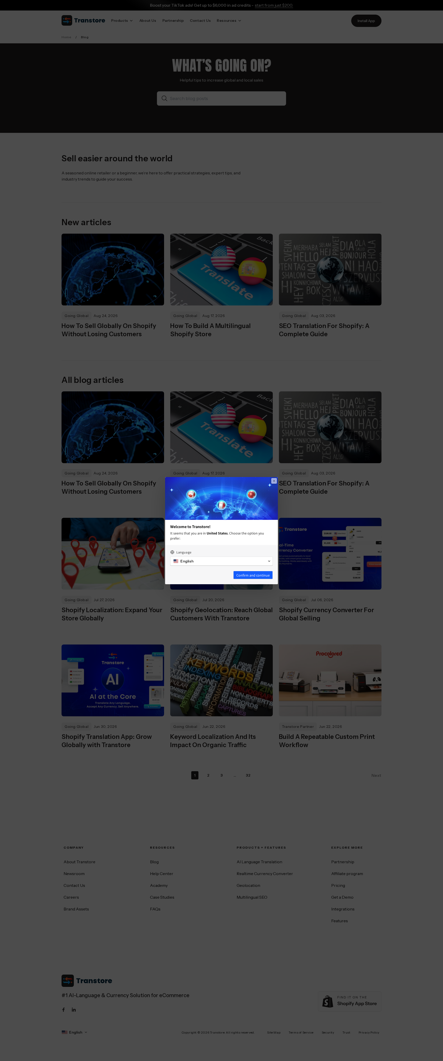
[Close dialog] (274, 481)
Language (184, 552)
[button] (221, 561)
